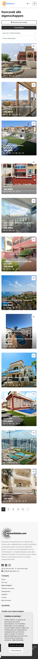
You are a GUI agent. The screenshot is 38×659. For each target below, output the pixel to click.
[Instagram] (9, 565)
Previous (3, 60)
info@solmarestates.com (11, 571)
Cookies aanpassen (16, 650)
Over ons (4, 582)
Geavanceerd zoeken (19, 22)
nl (28, 4)
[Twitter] (6, 565)
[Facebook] (2, 565)
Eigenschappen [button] (6, 585)
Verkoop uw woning (7, 588)
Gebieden (4, 594)
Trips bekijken (19, 28)
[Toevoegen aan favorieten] (34, 46)
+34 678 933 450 (8, 569)
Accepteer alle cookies (16, 645)
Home (3, 579)
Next (34, 60)
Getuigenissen (5, 591)
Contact (4, 597)
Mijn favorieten (6, 600)
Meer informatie (17, 640)
